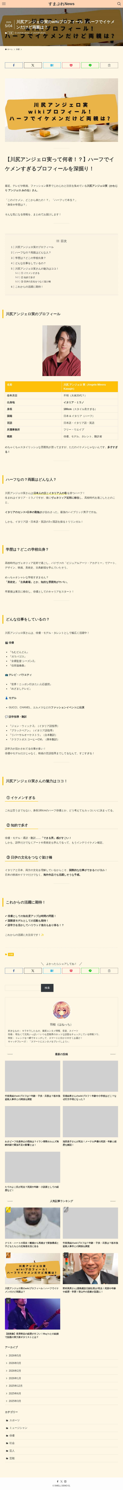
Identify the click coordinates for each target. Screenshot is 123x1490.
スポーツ (14, 1420)
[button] (14, 65)
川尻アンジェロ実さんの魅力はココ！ (37, 268)
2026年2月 (15, 1370)
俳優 (10, 33)
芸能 (12, 1458)
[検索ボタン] (119, 4)
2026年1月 (15, 1378)
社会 (12, 1443)
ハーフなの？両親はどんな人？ (33, 252)
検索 (47, 987)
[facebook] (57, 1481)
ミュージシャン (18, 1427)
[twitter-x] (61, 1481)
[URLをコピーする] (109, 65)
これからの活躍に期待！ (29, 286)
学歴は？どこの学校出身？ (30, 258)
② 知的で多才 (28, 277)
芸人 (12, 1450)
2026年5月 (15, 1355)
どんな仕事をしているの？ (30, 263)
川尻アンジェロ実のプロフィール (34, 247)
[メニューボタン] (4, 4)
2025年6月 (15, 1393)
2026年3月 (15, 1363)
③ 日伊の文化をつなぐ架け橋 (36, 281)
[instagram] (65, 1481)
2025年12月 (16, 1385)
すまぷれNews (61, 4)
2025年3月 (15, 1401)
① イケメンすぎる (30, 273)
